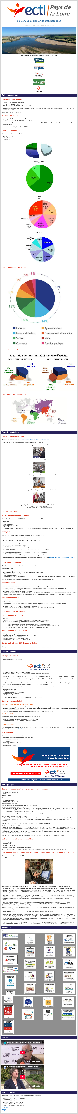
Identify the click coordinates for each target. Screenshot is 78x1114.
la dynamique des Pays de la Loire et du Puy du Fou (34, 439)
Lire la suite (19, 729)
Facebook (5, 1107)
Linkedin (4, 1110)
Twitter (4, 1109)
